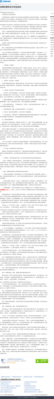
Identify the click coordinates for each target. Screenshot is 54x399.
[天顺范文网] (5, 1)
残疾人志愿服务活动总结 (6, 391)
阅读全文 (12, 9)
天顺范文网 (26, 397)
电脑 (52, 51)
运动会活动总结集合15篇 (6, 389)
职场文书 (11, 4)
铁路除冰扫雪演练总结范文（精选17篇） (33, 391)
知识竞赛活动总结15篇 (6, 382)
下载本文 (16, 9)
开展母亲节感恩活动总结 (9, 394)
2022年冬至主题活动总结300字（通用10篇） (11, 386)
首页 (5, 4)
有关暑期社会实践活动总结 (30, 382)
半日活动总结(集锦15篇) (29, 387)
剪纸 (52, 53)
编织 (52, 55)
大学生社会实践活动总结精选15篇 (8, 387)
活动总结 (17, 4)
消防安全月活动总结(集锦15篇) (41, 394)
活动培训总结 (27, 384)
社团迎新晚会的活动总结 (30, 386)
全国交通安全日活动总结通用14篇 (32, 389)
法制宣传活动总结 (5, 384)
